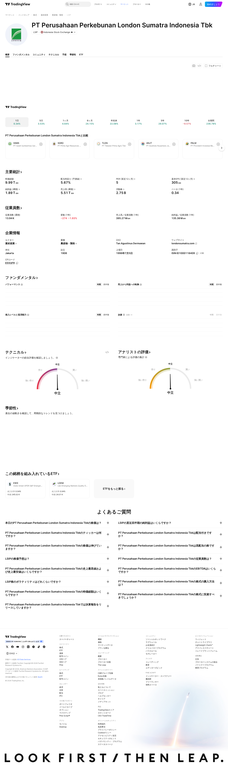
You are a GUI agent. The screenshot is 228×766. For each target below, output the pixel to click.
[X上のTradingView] (7, 647)
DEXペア (63, 662)
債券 (61, 653)
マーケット (124, 4)
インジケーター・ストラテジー (159, 676)
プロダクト (98, 4)
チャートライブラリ (203, 642)
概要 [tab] (7, 54)
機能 (100, 639)
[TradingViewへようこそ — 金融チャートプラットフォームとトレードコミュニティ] (16, 107)
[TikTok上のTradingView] (39, 647)
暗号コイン (64, 656)
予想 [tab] (64, 54)
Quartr (40, 677)
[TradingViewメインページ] (15, 637)
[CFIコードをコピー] (17, 263)
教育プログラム (201, 668)
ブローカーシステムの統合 (206, 662)
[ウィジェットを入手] (199, 66)
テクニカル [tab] (54, 54)
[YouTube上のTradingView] (18, 647)
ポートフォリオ (65, 704)
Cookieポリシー (104, 732)
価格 (100, 642)
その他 (147, 4)
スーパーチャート (66, 639)
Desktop (63, 727)
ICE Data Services (23, 659)
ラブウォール (151, 642)
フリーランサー (152, 682)
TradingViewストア (106, 710)
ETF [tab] (81, 54)
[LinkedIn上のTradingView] (28, 647)
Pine (61, 665)
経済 (61, 687)
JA (193, 4)
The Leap (102, 665)
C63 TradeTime (104, 716)
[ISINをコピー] (197, 253)
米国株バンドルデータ (107, 679)
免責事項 (101, 727)
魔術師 (148, 679)
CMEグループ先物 (105, 673)
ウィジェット (200, 639)
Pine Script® (64, 716)
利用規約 (101, 724)
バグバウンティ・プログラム (110, 741)
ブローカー (137, 4)
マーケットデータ (105, 645)
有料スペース (151, 685)
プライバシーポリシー (107, 730)
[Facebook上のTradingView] (12, 647)
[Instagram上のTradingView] (23, 647)
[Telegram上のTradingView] (33, 647)
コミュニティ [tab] (39, 54)
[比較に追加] (41, 144)
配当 (61, 693)
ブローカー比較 (104, 662)
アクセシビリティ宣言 (107, 735)
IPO (61, 696)
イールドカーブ (65, 707)
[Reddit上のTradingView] (44, 647)
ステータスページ (105, 744)
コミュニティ (111, 4)
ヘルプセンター (104, 696)
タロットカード (104, 713)
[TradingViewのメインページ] (17, 4)
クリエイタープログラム (156, 648)
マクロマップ (64, 713)
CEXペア (63, 659)
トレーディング (152, 662)
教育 (147, 665)
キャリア (101, 699)
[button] (104, 4)
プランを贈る (103, 648)
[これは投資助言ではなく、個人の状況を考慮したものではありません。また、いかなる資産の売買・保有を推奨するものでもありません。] (57, 358)
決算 (61, 690)
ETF (61, 650)
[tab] (99, 284)
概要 (100, 656)
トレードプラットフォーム (206, 651)
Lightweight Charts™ (204, 645)
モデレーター (151, 654)
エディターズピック (154, 668)
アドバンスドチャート (204, 648)
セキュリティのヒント (107, 738)
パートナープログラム (204, 665)
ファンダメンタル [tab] (21, 54)
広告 (197, 659)
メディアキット (104, 702)
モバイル (63, 724)
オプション (64, 710)
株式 (61, 647)
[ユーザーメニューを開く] (200, 4)
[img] (72, 32)
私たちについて (104, 687)
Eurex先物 (102, 676)
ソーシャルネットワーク (156, 639)
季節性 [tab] (73, 54)
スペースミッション (106, 690)
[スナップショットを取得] (194, 66)
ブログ (100, 693)
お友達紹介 (150, 645)
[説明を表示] (15, 179)
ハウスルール (151, 651)
